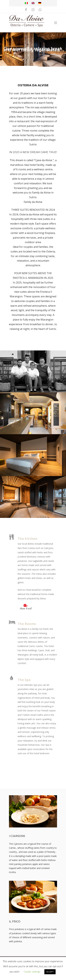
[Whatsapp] (40, 9)
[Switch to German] (39, 3)
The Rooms (27, 624)
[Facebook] (26, 9)
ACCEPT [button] (50, 971)
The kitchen (27, 538)
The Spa (24, 680)
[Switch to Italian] (26, 3)
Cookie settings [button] (32, 971)
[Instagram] (33, 9)
